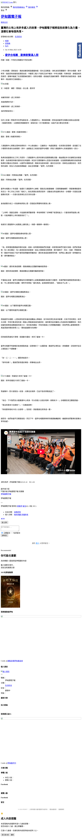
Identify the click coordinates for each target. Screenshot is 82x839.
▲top (3, 518)
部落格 (7, 43)
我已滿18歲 (5, 835)
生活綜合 (18, 37)
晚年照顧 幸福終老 (21, 515)
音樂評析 (17, 512)
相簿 (7, 41)
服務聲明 (61, 809)
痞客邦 (19, 506)
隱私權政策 (53, 809)
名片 (7, 46)
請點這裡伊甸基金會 (15, 661)
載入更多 (4, 522)
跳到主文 (4, 22)
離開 (12, 835)
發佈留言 (4, 535)
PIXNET (25, 809)
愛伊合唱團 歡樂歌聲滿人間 (21, 55)
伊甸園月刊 (11, 763)
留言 (24, 506)
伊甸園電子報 (11, 16)
